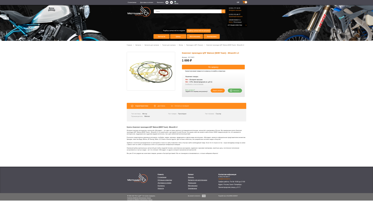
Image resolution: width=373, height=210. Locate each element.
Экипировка (211, 37)
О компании (132, 2)
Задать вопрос (217, 90)
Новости (161, 188)
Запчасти (161, 37)
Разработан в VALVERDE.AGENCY (228, 196)
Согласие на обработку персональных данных (139, 199)
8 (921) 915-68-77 (234, 14)
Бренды (191, 177)
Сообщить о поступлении (194, 84)
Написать (236, 90)
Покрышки (192, 183)
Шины (178, 37)
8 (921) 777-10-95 (234, 8)
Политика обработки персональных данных (139, 198)
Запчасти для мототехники (197, 180)
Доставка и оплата (146, 2)
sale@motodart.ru (235, 20)
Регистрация (238, 22)
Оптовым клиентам (165, 180)
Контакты (160, 2)
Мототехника (195, 37)
